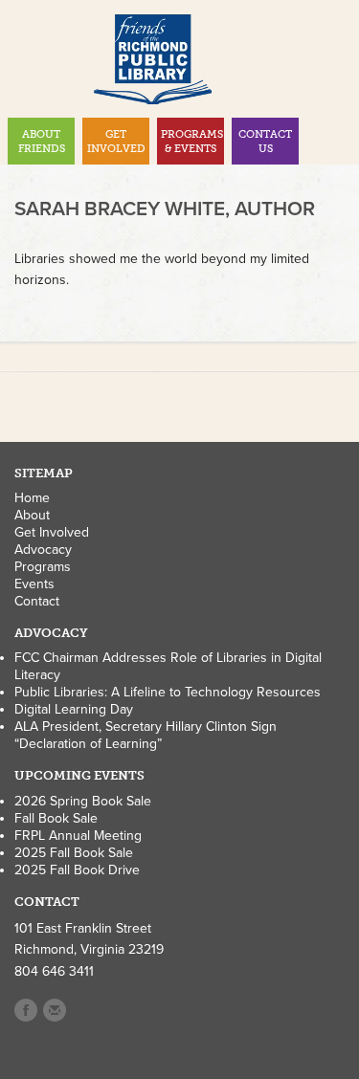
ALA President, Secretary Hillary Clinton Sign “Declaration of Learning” (145, 735)
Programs (42, 567)
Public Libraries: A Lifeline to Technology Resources (167, 692)
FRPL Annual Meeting (78, 835)
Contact (36, 601)
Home (32, 498)
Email (54, 1010)
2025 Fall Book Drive (77, 870)
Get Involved (51, 532)
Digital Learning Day (73, 709)
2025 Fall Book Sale (73, 853)
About (32, 515)
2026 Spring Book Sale (82, 801)
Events (34, 584)
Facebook (25, 1010)
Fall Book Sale (56, 818)
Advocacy (43, 549)
